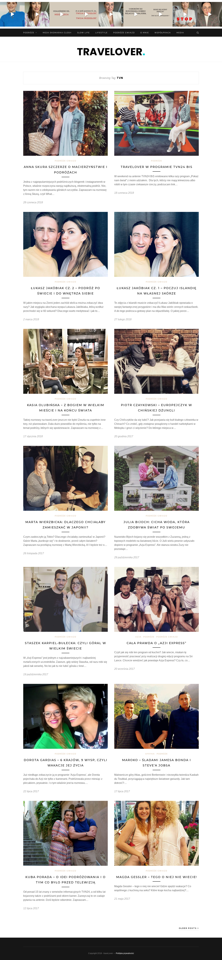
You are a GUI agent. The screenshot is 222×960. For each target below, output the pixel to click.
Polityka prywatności (125, 953)
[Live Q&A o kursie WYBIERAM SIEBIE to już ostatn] (111, 14)
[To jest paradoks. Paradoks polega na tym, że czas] (61, 14)
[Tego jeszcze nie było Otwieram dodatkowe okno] (12, 14)
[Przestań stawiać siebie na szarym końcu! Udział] (185, 14)
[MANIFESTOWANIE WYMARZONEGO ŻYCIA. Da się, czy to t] (37, 14)
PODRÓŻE (28, 32)
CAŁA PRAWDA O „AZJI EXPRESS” (156, 643)
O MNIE (144, 32)
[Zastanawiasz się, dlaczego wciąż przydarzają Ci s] (86, 14)
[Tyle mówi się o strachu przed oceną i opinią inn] (160, 14)
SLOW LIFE (83, 32)
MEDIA (180, 32)
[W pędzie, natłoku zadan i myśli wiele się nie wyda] (135, 14)
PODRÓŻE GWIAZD (124, 32)
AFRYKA (150, 754)
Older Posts (188, 928)
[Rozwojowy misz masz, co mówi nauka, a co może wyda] (209, 14)
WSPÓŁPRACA (163, 32)
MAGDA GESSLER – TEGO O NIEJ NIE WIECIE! (156, 877)
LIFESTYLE (101, 32)
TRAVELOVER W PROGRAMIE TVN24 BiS (156, 167)
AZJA (138, 637)
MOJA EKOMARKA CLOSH (57, 32)
